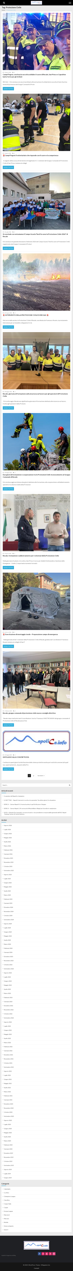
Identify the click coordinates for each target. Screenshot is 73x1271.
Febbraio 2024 (8, 948)
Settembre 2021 (9, 1067)
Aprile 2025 (7, 891)
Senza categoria (8, 1226)
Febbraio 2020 (8, 1145)
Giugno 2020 (8, 1128)
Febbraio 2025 (8, 899)
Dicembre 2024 (8, 907)
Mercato (6, 1218)
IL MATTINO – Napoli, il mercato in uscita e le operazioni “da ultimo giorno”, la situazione (30, 800)
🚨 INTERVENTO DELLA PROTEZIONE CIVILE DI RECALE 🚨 (26, 315)
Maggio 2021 (8, 1083)
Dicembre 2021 (8, 1055)
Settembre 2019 (9, 1165)
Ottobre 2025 (8, 866)
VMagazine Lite (45, 1265)
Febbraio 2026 (8, 850)
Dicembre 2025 (8, 858)
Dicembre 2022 (8, 1005)
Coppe (6, 1207)
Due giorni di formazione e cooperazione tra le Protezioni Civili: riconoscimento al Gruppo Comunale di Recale (36, 476)
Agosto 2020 (8, 1120)
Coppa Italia (7, 1204)
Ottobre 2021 (8, 1063)
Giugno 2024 (8, 932)
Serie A (6, 1229)
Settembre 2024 (9, 919)
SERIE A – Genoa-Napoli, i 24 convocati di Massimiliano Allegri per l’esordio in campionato (30, 808)
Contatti (36, 1268)
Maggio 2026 (8, 837)
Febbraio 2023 (8, 997)
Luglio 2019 (7, 1173)
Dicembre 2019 (8, 1153)
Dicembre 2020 (8, 1104)
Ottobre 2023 (8, 964)
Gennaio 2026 (8, 854)
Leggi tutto (8, 88)
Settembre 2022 (9, 1018)
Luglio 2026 (7, 829)
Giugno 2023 (8, 981)
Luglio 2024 (7, 928)
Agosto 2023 (8, 973)
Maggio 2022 (8, 1034)
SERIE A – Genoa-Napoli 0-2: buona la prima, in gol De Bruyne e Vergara (25, 804)
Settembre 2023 (9, 969)
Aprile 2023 (7, 989)
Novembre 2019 (8, 1157)
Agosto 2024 (8, 923)
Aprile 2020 (7, 1137)
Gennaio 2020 (8, 1149)
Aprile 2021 (7, 1087)
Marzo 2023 (7, 993)
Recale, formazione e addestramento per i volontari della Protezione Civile (31, 556)
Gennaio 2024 (8, 952)
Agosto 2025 (8, 874)
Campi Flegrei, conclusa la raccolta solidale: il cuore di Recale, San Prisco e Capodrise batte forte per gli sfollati (34, 76)
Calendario (7, 1189)
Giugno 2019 (8, 1178)
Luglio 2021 (7, 1075)
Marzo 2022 (7, 1042)
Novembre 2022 (8, 1010)
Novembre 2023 (8, 960)
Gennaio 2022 (8, 1050)
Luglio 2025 (7, 878)
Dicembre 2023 (8, 956)
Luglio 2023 (7, 977)
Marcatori (7, 1215)
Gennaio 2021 (8, 1100)
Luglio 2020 (7, 1124)
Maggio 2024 (8, 936)
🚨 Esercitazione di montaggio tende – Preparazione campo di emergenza (30, 634)
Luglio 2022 (7, 1026)
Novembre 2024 (8, 911)
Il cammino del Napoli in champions (14, 796)
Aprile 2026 (7, 842)
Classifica (7, 1200)
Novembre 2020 (8, 1108)
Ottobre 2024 (8, 915)
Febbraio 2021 (8, 1096)
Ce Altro (6, 1193)
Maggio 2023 (8, 985)
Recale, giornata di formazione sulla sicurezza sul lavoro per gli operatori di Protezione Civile (35, 395)
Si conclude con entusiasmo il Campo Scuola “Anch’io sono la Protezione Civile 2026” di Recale (35, 235)
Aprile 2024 (7, 940)
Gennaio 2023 (8, 1001)
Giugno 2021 (8, 1079)
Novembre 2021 (8, 1059)
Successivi (40, 775)
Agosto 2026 (8, 825)
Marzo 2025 (7, 895)
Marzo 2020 (7, 1141)
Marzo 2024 (7, 944)
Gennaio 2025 (8, 903)
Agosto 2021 (8, 1071)
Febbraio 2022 (8, 1046)
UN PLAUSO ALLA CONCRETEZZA (16, 757)
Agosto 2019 (8, 1169)
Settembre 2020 (9, 1116)
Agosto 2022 (8, 1022)
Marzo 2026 (7, 846)
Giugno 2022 (8, 1030)
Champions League (9, 1196)
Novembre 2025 (8, 862)
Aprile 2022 (7, 1038)
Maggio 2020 (8, 1132)
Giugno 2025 (8, 883)
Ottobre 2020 (8, 1112)
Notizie (6, 1222)
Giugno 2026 (8, 833)
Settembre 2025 (9, 870)
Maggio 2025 (8, 887)
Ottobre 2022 (8, 1014)
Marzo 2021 (7, 1091)
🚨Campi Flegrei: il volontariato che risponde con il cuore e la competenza (30, 155)
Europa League (8, 1211)
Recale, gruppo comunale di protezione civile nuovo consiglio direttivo (29, 713)
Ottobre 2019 (8, 1161)
